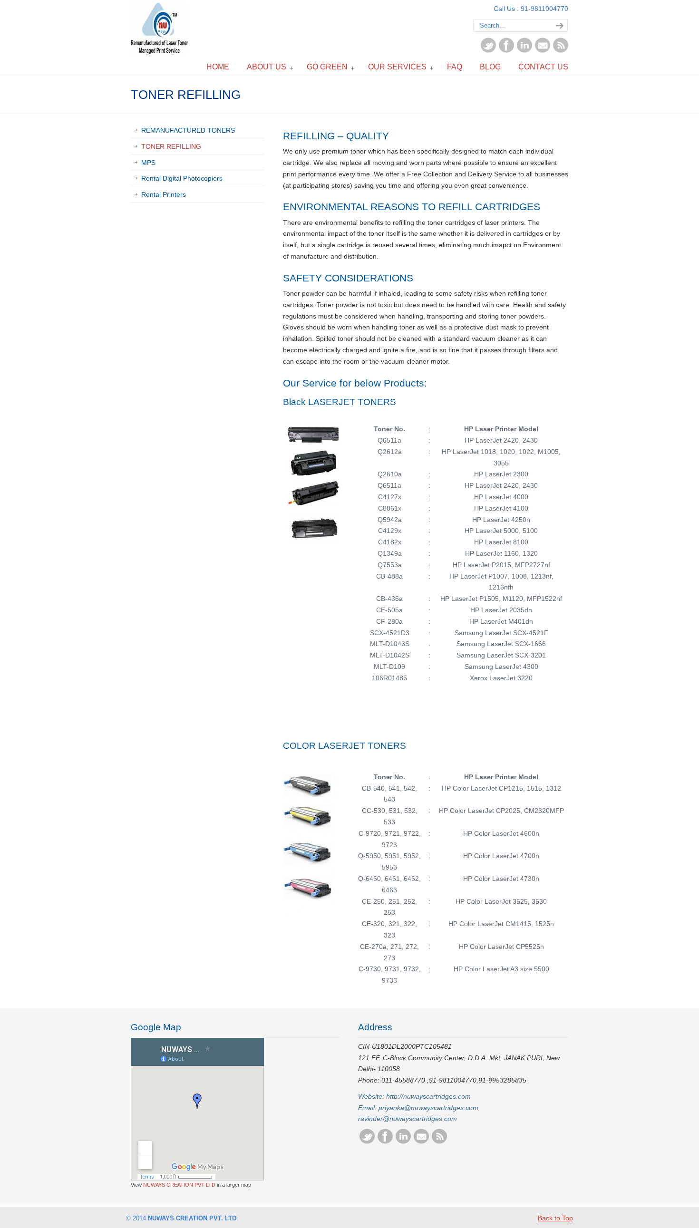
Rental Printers (163, 194)
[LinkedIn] (524, 50)
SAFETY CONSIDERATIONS (348, 277)
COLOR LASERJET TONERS (344, 746)
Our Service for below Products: (355, 382)
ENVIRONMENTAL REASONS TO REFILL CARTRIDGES (411, 206)
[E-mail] (542, 50)
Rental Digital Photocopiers (182, 178)
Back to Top (555, 1218)
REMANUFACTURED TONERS (188, 130)
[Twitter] (488, 50)
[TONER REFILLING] (314, 548)
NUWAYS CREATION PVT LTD (179, 1185)
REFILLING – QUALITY (336, 135)
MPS (148, 162)
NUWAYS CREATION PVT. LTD (159, 28)
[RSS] (560, 50)
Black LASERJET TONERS (340, 402)
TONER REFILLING (171, 146)
